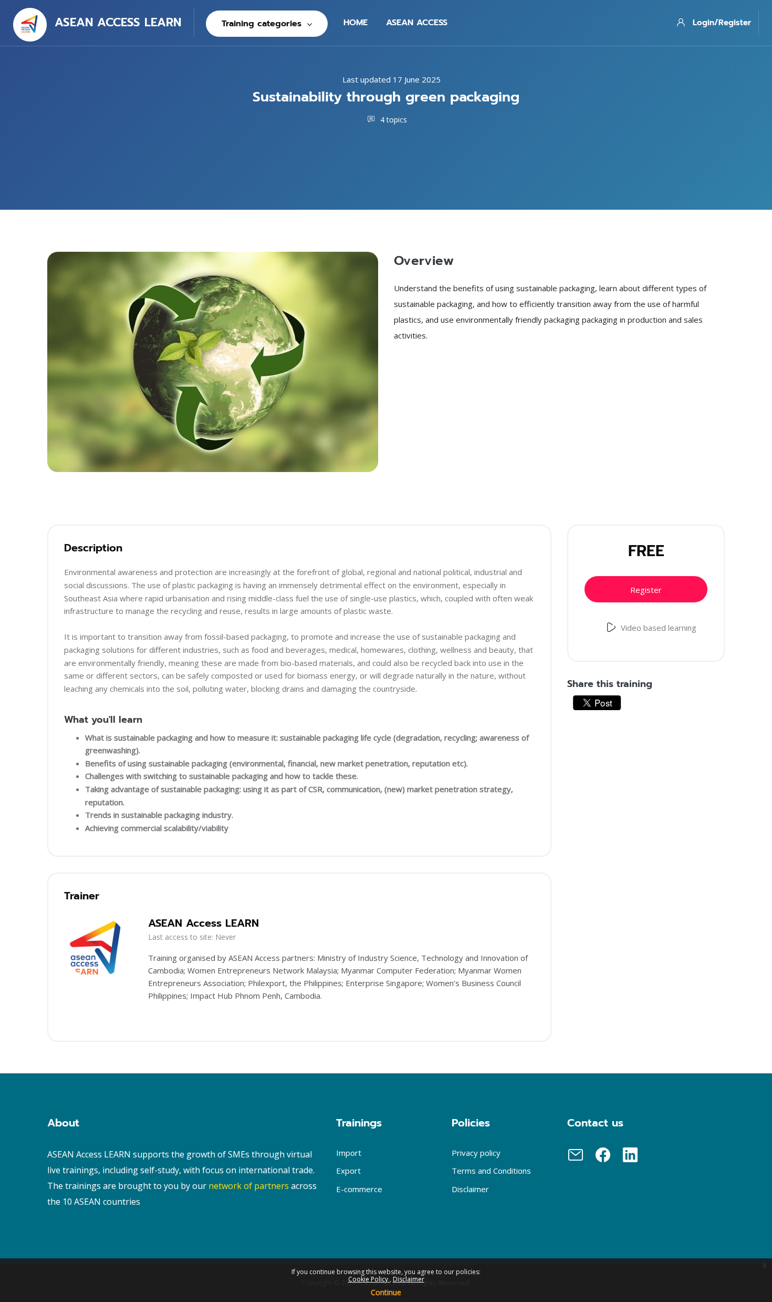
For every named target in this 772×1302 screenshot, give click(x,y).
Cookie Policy (369, 1279)
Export (348, 1170)
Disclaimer (408, 1279)
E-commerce (359, 1189)
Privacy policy (476, 1152)
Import (348, 1152)
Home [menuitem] (355, 22)
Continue (386, 1292)
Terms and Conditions (491, 1170)
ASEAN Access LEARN (203, 923)
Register (646, 590)
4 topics (392, 120)
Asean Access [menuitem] (416, 22)
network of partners (248, 1186)
